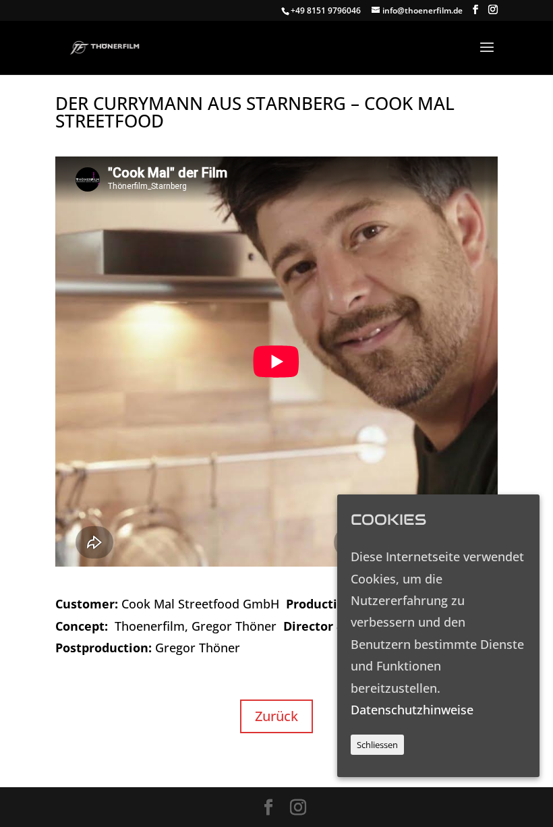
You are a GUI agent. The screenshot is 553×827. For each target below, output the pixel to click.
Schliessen (377, 745)
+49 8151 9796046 (326, 10)
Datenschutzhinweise (412, 710)
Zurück (276, 716)
